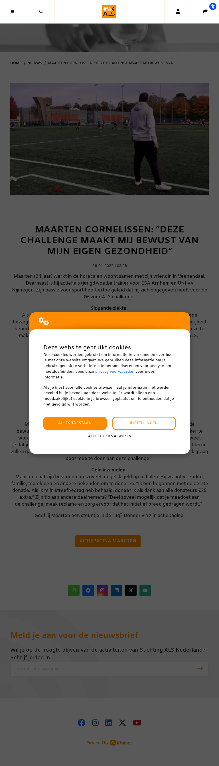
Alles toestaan (75, 423)
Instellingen (144, 423)
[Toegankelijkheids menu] (212, 6)
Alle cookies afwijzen (109, 436)
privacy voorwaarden (114, 371)
